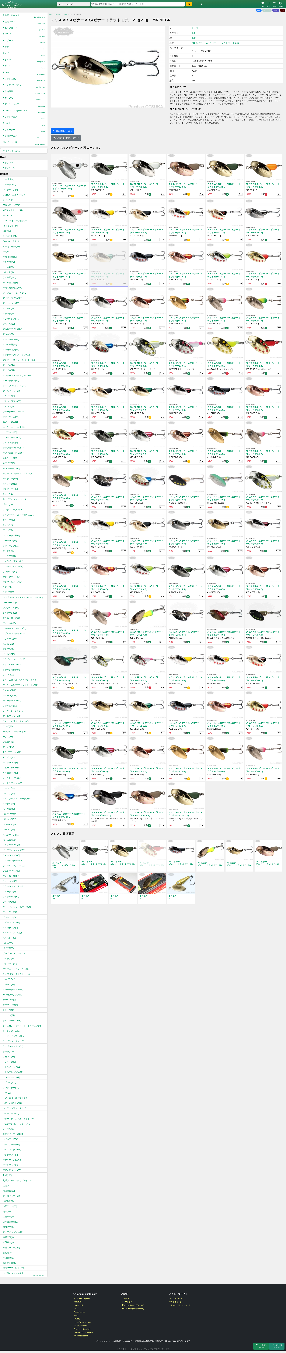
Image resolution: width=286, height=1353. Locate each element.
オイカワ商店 (10, 442)
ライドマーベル (12, 1020)
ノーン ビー (9, 788)
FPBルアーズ (11, 205)
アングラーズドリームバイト (19, 360)
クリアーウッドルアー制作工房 (19, 515)
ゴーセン (8, 551)
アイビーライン (12, 298)
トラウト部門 (127, 1302)
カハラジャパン (11, 468)
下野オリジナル (12, 1170)
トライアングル (12, 752)
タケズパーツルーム (14, 659)
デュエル (8, 742)
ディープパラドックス (16, 721)
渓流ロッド (25, 22)
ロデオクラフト (13, 1134)
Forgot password (80, 1326)
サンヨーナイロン (13, 566)
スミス (9, 644)
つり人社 (8, 272)
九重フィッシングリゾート (17, 1180)
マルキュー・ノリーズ (16, 969)
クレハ (8, 525)
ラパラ (8, 1051)
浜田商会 (8, 1242)
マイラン (8, 958)
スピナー (25, 54)
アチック (8, 313)
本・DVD (25, 99)
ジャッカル (9, 623)
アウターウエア (25, 105)
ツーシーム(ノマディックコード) (20, 685)
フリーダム (9, 891)
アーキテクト (11, 380)
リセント (9, 1056)
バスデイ (9, 814)
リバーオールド (11, 1077)
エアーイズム (10, 422)
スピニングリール (25, 143)
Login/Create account (82, 1322)
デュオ (8, 747)
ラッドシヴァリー (13, 1046)
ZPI (6, 251)
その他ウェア (25, 137)
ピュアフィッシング (14, 850)
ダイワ (8, 675)
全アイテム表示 (12, 151)
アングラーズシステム (16, 355)
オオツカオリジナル (14, 447)
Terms (76, 1316)
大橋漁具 (9, 1191)
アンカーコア (11, 349)
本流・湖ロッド (25, 16)
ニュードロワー (12, 767)
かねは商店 (10, 257)
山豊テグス (10, 1206)
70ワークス (9, 184)
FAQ (75, 1309)
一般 (282, 10)
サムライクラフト (13, 561)
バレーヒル (9, 824)
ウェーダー (25, 130)
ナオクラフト (10, 762)
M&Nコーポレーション (15, 220)
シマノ (8, 592)
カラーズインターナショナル (17, 473)
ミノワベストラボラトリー (16, 974)
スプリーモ (10, 638)
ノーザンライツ (12, 778)
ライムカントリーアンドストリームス (22, 1026)
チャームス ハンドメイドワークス (20, 680)
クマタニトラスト (13, 509)
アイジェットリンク (15, 293)
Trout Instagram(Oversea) (133, 1305)
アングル (9, 365)
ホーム (50, 14)
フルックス (9, 902)
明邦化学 (8, 1227)
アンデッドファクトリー (17, 375)
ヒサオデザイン (11, 845)
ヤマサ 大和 (9, 1000)
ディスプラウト (12, 716)
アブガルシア (11, 318)
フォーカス (10, 881)
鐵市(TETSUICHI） (14, 1268)
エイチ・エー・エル (14, 427)
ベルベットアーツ (13, 933)
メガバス (9, 984)
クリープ (9, 520)
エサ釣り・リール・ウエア (180, 1305)
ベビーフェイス (11, 922)
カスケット (10, 458)
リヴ (7, 1093)
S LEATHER (10, 236)
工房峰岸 (8, 1216)
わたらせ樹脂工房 (12, 287)
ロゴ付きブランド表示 (24, 1274)
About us (77, 1302)
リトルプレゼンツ (13, 1072)
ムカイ (9, 979)
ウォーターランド (13, 411)
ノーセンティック (12, 783)
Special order (79, 1312)
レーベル (8, 1129)
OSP (7, 231)
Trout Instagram (82, 1336)
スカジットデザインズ (14, 628)
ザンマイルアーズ (12, 582)
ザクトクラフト (12, 577)
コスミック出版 (11, 535)
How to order (79, 1305)
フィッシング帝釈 (13, 860)
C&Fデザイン (10, 189)
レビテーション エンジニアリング (20, 1123)
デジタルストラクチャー (15, 731)
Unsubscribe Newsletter (83, 1333)
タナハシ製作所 (11, 669)
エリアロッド (25, 29)
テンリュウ (10, 706)
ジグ (25, 48)
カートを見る (262, 1346)
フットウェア (25, 118)
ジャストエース (11, 618)
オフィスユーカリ (13, 453)
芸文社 (7, 1252)
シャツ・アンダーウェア (25, 111)
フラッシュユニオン (14, 886)
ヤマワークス (10, 1005)
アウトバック (11, 303)
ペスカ (8, 943)
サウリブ (9, 556)
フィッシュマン (11, 855)
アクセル (8, 308)
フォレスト (11, 876)
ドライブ (9, 757)
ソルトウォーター (176, 1302)
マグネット (10, 963)
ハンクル (9, 803)
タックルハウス (12, 664)
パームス (9, 840)
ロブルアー (10, 1139)
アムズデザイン (12, 329)
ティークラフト (12, 700)
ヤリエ (8, 1010)
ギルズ (8, 504)
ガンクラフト (10, 489)
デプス (8, 736)
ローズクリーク (11, 1144)
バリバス (9, 819)
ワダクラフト (10, 1154)
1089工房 (8, 179)
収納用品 (25, 92)
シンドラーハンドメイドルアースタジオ (23, 597)
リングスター (11, 1087)
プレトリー (10, 912)
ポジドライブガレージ (15, 953)
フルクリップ (11, 896)
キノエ (8, 494)
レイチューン (11, 1113)
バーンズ (9, 829)
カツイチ (9, 463)
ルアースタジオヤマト (15, 1098)
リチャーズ (9, 1062)
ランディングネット (25, 86)
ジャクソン (10, 613)
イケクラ (9, 396)
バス (258, 10)
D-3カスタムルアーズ (14, 195)
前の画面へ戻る (63, 130)
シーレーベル (11, 602)
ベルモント (9, 938)
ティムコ (9, 690)
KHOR (8, 215)
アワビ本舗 (10, 344)
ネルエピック (10, 773)
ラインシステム (12, 1031)
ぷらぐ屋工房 (10, 282)
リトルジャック (12, 1067)
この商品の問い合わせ (67, 138)
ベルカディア (10, 927)
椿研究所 (8, 1237)
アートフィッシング (15, 386)
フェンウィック (11, 871)
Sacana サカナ (11, 241)
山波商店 (8, 1201)
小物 (25, 73)
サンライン (10, 571)
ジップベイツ (11, 607)
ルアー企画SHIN (12, 1103)
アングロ (9, 370)
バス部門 (125, 1299)
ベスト (25, 124)
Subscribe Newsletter (82, 1329)
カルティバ (10, 478)
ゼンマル (8, 649)
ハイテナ (9, 793)
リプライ (9, 1082)
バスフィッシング (176, 1299)
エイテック (10, 432)
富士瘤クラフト (11, 1196)
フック (25, 67)
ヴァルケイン (12, 1160)
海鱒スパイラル (11, 1247)
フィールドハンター (14, 866)
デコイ (8, 726)
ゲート (8, 530)
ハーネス (9, 809)
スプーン (25, 41)
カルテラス (10, 484)
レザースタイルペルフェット (18, 1118)
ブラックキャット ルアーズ (17, 907)
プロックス (9, 917)
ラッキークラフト (13, 1036)
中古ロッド (10, 162)
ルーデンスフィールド (14, 1108)
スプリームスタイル (14, 633)
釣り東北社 (9, 1263)
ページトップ (278, 1346)
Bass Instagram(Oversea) (133, 1309)
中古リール (10, 168)
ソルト (275, 10)
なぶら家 (9, 277)
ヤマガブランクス (12, 995)
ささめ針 (8, 267)
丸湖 (7, 1175)
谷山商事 (8, 1258)
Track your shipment (82, 1299)
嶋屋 (7, 1211)
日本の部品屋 (11, 1222)
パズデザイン (11, 835)
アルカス (8, 334)
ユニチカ (9, 1015)
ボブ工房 (8, 948)
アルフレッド (11, 339)
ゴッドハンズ (11, 546)
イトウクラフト (12, 401)
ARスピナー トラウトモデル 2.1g (222, 43)
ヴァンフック (11, 1165)
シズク (7, 587)
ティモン (10, 695)
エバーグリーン (12, 437)
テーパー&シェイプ (13, 711)
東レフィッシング (13, 1232)
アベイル (9, 324)
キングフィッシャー (15, 499)
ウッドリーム (11, 417)
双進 (6, 1185)
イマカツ (8, 406)
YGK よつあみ (11, 246)
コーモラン (10, 540)
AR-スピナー (198, 43)
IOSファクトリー (13, 210)
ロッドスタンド (25, 80)
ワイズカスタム (12, 1149)
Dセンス (8, 200)
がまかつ (9, 262)
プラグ (25, 35)
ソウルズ (9, 654)
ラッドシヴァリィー (13, 1041)
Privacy (77, 1319)
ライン (25, 60)
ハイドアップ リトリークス (17, 798)
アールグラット (11, 391)
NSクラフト (10, 226)
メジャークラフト (13, 989)
